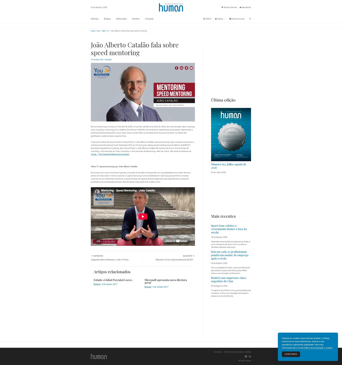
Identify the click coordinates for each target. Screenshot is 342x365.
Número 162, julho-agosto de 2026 (228, 165)
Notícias (95, 19)
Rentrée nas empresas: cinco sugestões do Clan (228, 279)
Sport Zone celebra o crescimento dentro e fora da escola (229, 229)
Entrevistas (121, 19)
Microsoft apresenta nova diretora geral (166, 281)
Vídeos (220, 19)
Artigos (107, 19)
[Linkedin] (250, 356)
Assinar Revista (230, 7)
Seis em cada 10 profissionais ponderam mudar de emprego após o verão (229, 255)
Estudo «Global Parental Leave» (113, 280)
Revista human (238, 19)
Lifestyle (149, 19)
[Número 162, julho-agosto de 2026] (231, 134)
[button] (224, 19)
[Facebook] (246, 356)
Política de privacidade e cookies (237, 352)
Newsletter (246, 7)
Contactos (217, 352)
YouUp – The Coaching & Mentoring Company (110, 154)
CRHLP (208, 19)
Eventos (136, 19)
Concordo (291, 354)
